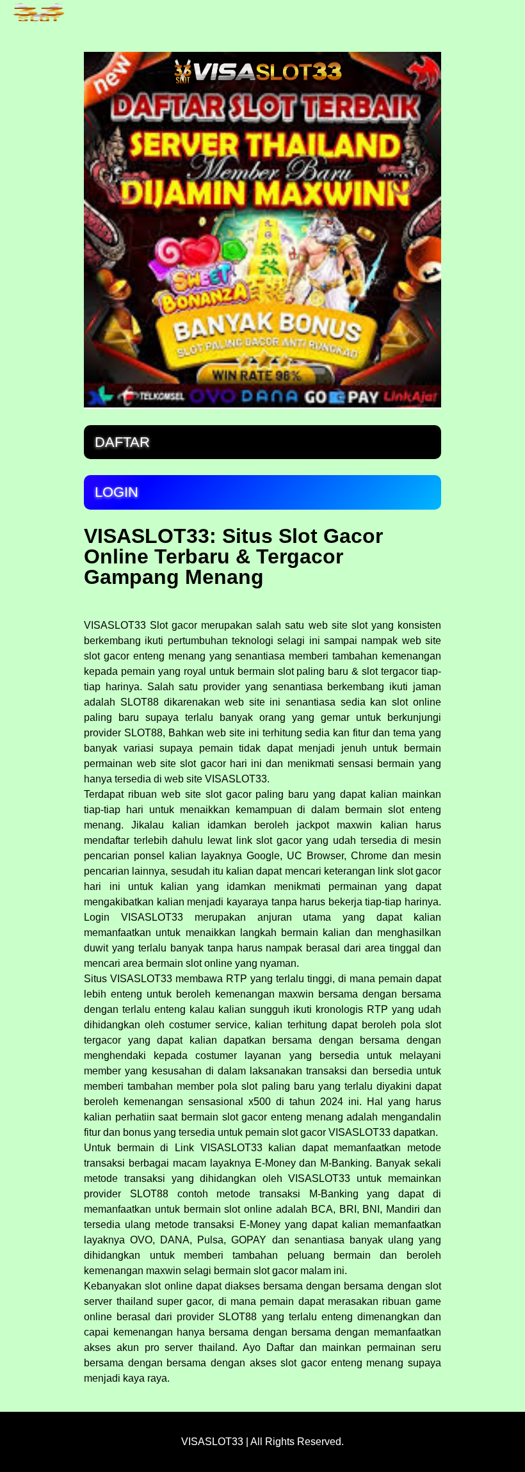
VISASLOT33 (115, 625)
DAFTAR (122, 442)
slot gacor (419, 871)
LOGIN (116, 492)
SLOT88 (149, 1193)
